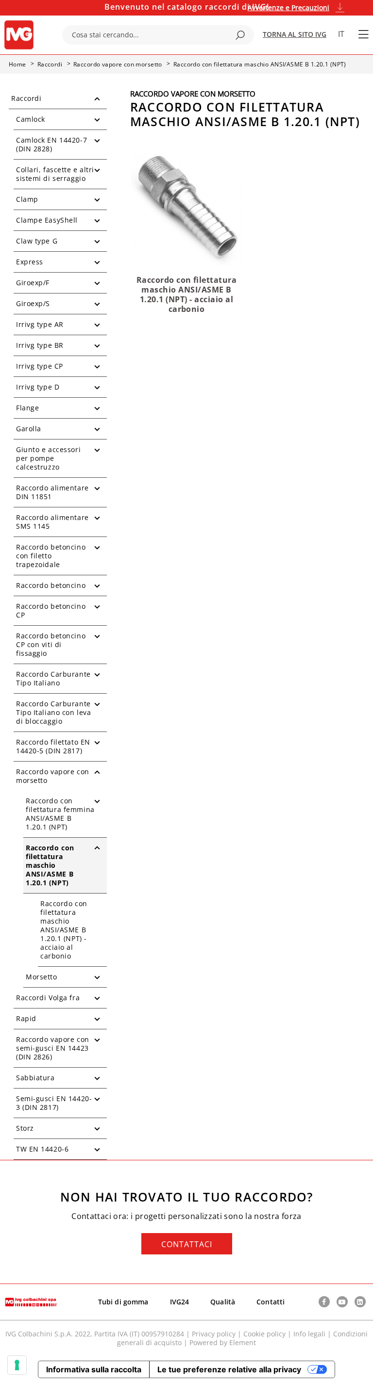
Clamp (27, 199)
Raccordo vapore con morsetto (52, 776)
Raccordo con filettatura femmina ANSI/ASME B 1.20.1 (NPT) (60, 813)
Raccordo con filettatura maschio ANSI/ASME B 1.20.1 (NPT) (50, 865)
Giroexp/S (33, 303)
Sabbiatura (35, 1077)
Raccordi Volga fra (48, 997)
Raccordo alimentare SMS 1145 (52, 522)
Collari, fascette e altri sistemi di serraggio (55, 174)
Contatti (270, 1301)
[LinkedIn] (360, 1301)
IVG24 (179, 1301)
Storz (25, 1128)
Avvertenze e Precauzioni (288, 7)
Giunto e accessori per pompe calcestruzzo (48, 458)
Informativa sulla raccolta (93, 1369)
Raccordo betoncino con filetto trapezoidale (50, 555)
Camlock (30, 119)
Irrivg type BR (40, 345)
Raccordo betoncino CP (50, 610)
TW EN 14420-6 (42, 1149)
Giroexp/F (33, 282)
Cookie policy (264, 1333)
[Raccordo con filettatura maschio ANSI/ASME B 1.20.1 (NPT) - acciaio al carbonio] (186, 208)
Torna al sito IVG (294, 34)
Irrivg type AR (40, 324)
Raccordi (26, 98)
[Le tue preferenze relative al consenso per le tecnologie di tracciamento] (17, 1365)
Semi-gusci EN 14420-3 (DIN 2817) (54, 1103)
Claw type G (36, 240)
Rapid (26, 1018)
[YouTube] (342, 1301)
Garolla (28, 428)
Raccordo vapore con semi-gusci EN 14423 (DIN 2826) (52, 1048)
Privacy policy (214, 1333)
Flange (27, 407)
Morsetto (41, 976)
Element (242, 1342)
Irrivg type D (37, 386)
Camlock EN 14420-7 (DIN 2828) (51, 144)
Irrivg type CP (39, 366)
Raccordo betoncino (50, 585)
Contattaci (186, 1244)
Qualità (222, 1301)
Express (29, 261)
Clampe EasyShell (47, 220)
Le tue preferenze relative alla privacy (229, 1369)
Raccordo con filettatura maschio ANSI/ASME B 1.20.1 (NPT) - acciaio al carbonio (63, 929)
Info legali (309, 1333)
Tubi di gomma (123, 1301)
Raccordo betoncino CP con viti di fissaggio (50, 644)
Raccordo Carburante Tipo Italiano (53, 678)
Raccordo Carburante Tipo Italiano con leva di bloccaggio (53, 712)
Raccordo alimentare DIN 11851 (52, 492)
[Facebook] (324, 1301)
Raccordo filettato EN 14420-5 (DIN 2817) (53, 746)
